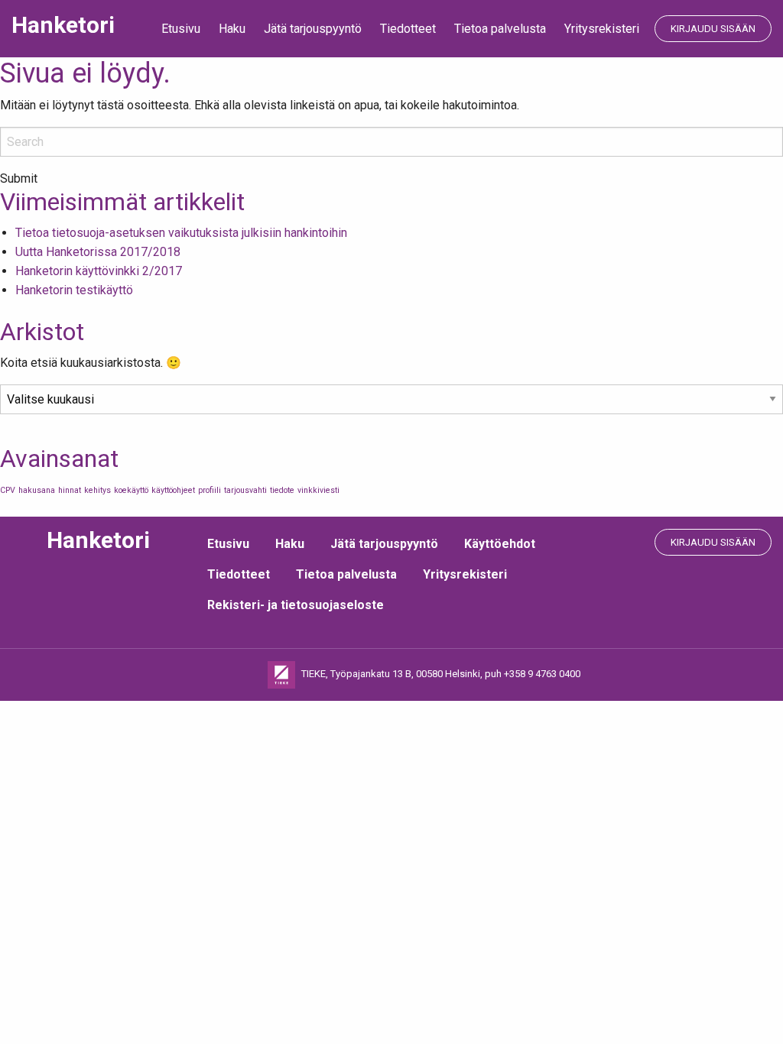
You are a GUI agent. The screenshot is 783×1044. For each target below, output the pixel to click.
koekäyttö (131, 490)
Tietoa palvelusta (500, 28)
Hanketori (63, 24)
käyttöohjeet (173, 490)
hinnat (69, 490)
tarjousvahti (245, 490)
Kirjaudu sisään (713, 28)
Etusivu (180, 28)
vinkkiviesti (318, 490)
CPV (7, 490)
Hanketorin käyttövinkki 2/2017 (98, 271)
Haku (232, 28)
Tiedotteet (408, 28)
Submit (18, 179)
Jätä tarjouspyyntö (313, 28)
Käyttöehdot (499, 544)
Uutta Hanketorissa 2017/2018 (97, 252)
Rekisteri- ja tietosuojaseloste (295, 605)
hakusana (36, 490)
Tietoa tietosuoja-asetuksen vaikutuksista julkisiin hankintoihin (181, 232)
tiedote (282, 490)
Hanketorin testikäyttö (74, 290)
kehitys (97, 490)
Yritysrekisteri (601, 28)
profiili (209, 490)
